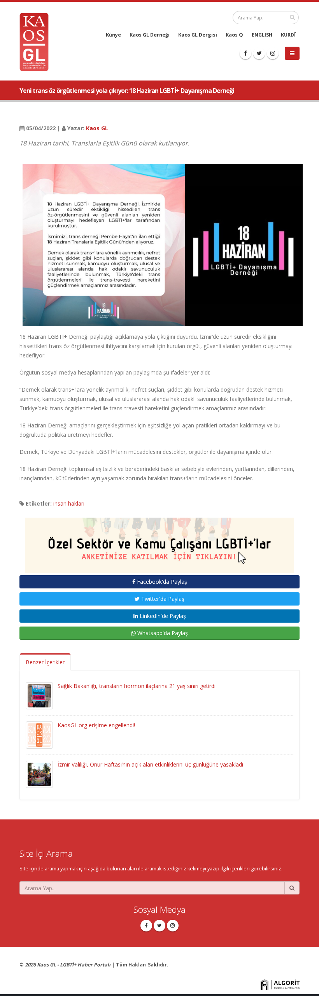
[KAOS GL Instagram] (273, 53)
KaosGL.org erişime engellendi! (96, 725)
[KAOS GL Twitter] (259, 53)
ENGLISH (262, 35)
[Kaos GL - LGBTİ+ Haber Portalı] (36, 41)
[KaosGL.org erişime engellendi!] (39, 734)
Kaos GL (97, 128)
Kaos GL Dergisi (197, 35)
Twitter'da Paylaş (162, 598)
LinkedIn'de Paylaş (162, 616)
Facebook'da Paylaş (161, 581)
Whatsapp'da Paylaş (162, 633)
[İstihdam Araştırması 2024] (159, 542)
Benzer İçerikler (45, 662)
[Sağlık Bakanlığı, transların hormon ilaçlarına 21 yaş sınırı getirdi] (39, 695)
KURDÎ (288, 35)
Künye (113, 35)
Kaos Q (234, 35)
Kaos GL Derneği (150, 35)
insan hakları (68, 503)
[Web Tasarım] (280, 984)
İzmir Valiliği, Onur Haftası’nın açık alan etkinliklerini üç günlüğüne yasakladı (150, 764)
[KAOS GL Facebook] (245, 53)
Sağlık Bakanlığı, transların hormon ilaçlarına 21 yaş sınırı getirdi (137, 686)
